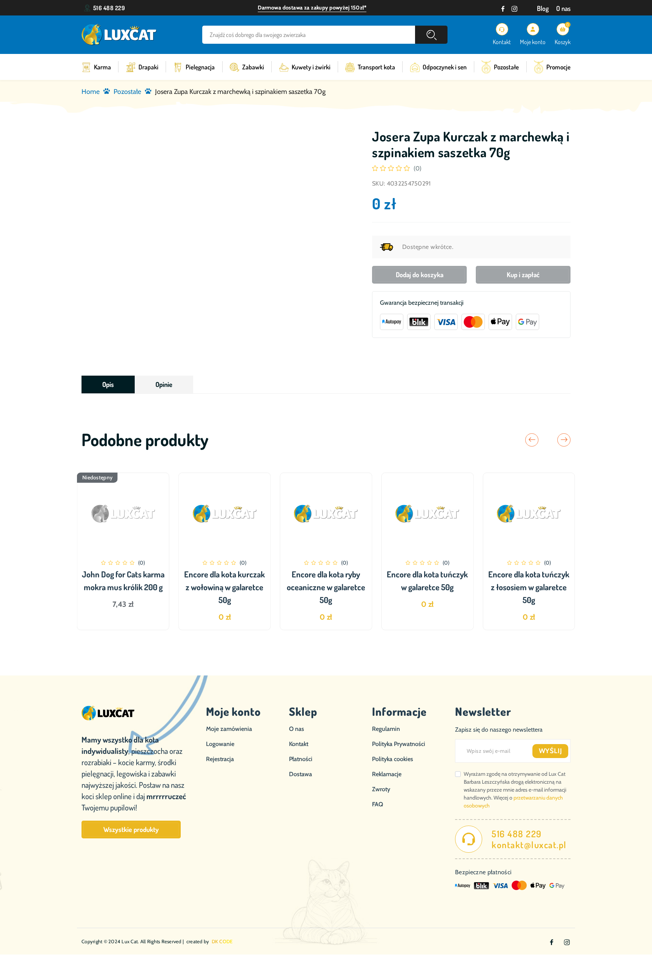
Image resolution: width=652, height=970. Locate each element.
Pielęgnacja (200, 67)
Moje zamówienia (229, 728)
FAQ (377, 804)
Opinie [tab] (163, 384)
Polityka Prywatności (398, 743)
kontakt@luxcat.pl (529, 844)
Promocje (558, 67)
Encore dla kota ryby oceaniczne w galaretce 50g (326, 587)
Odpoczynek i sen (445, 67)
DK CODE (222, 941)
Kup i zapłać (523, 274)
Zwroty (381, 789)
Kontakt (298, 743)
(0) (417, 168)
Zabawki (253, 67)
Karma (102, 67)
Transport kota (376, 67)
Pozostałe (506, 67)
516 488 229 (109, 8)
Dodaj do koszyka (419, 274)
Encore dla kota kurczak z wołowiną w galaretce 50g (224, 587)
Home (91, 91)
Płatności (300, 759)
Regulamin (386, 728)
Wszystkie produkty (131, 829)
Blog (543, 8)
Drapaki (148, 67)
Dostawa (300, 774)
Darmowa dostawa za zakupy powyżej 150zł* (312, 7)
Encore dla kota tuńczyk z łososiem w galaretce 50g (528, 587)
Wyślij (550, 751)
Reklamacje (386, 774)
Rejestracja (220, 759)
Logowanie (220, 743)
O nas (563, 8)
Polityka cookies (392, 759)
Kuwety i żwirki (311, 67)
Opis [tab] (108, 384)
